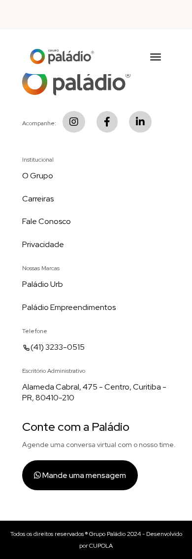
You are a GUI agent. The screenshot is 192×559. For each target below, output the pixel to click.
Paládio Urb (42, 284)
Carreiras (38, 199)
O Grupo (37, 175)
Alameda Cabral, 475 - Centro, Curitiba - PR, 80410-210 (94, 392)
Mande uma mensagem (83, 475)
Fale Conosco (46, 221)
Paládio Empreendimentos (69, 307)
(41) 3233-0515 (58, 347)
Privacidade (43, 244)
